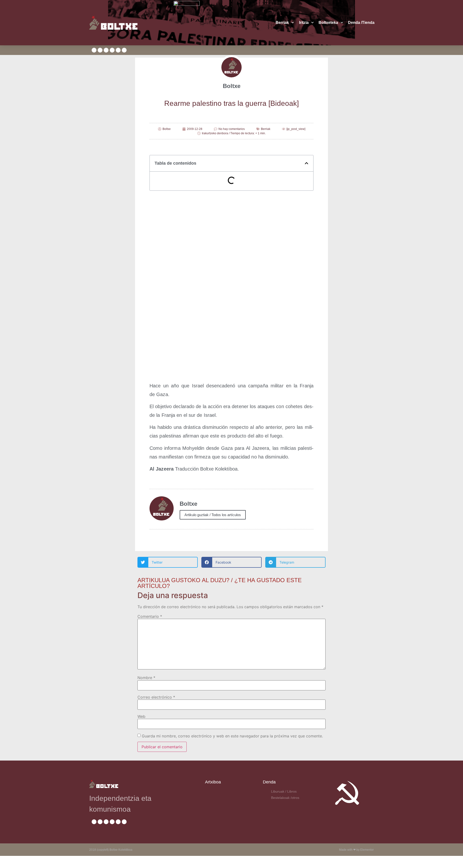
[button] (306, 163)
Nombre (146, 678)
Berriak (282, 22)
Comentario (149, 616)
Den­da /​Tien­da (361, 22)
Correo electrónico (156, 697)
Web (141, 716)
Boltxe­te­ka (328, 22)
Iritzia (304, 22)
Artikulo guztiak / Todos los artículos (212, 515)
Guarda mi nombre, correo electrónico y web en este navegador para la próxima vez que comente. (232, 736)
